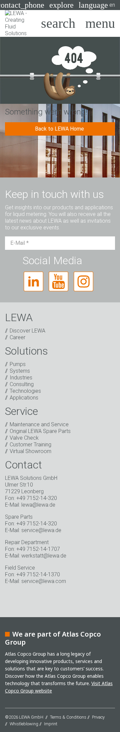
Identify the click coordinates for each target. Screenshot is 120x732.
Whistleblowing (24, 723)
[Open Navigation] (100, 23)
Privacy (98, 717)
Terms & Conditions (68, 717)
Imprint (50, 723)
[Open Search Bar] (58, 23)
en (97, 5)
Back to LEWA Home (60, 129)
